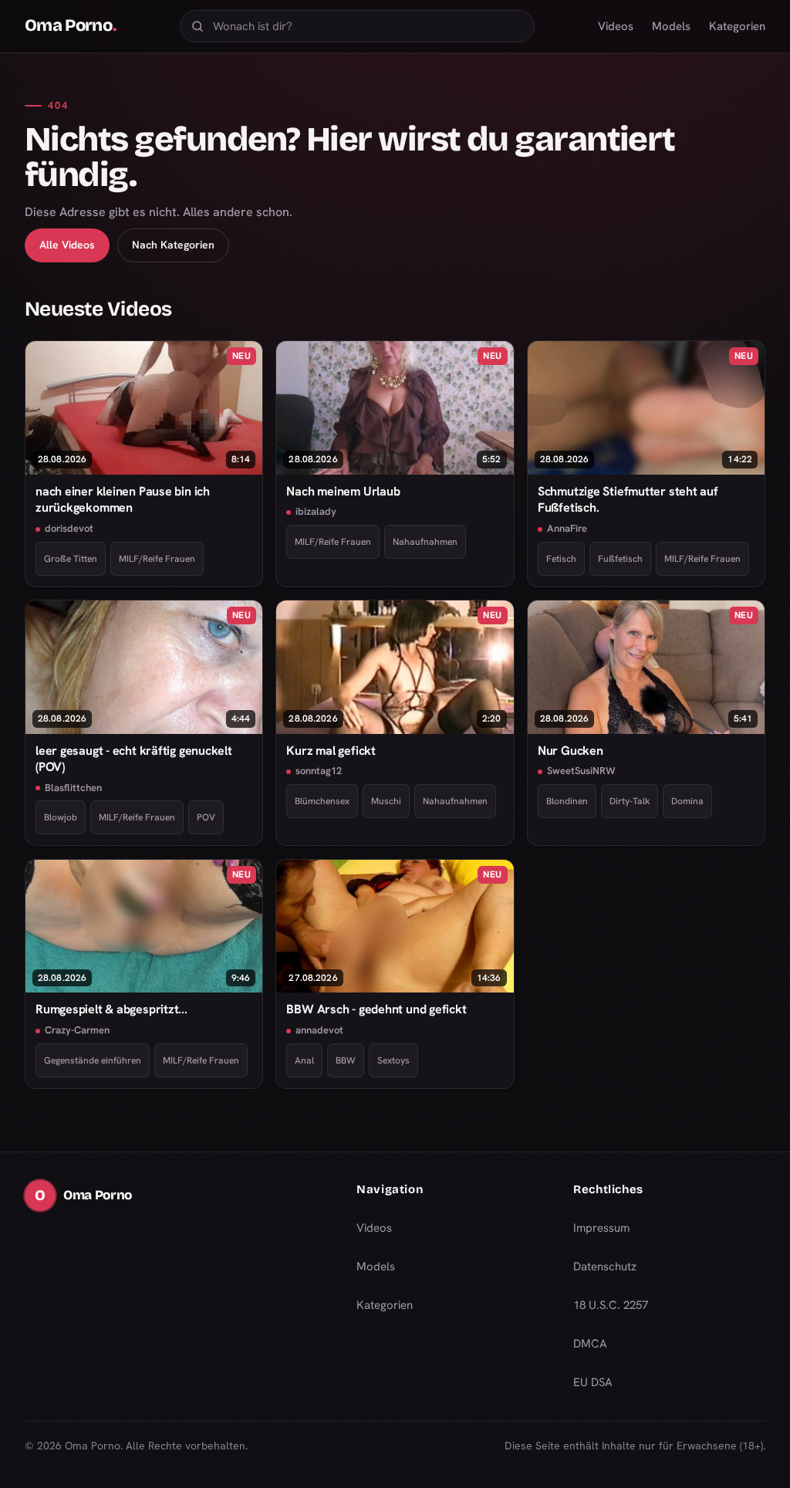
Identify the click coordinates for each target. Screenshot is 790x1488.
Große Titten (70, 559)
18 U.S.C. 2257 (610, 1305)
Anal (304, 1060)
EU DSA (593, 1382)
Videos (615, 26)
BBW (346, 1060)
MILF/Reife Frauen (157, 559)
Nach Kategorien (173, 245)
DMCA (590, 1343)
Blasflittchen (73, 787)
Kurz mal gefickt (330, 750)
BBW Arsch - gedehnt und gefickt (376, 1009)
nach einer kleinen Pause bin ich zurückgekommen (122, 499)
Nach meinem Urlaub (343, 491)
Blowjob (60, 817)
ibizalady (315, 511)
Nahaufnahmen (425, 542)
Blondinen (567, 801)
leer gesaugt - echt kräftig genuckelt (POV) (133, 758)
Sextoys (393, 1060)
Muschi (386, 801)
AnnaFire (567, 528)
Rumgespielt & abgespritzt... (111, 1009)
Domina (687, 801)
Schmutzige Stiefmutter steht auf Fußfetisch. (628, 499)
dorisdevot (69, 528)
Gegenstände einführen (92, 1060)
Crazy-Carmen (77, 1030)
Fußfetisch (620, 559)
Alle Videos (67, 245)
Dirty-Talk (629, 801)
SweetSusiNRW (581, 770)
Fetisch (561, 559)
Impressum (601, 1228)
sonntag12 (318, 770)
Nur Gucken (570, 750)
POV (206, 817)
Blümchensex (322, 801)
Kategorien (737, 26)
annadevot (319, 1030)
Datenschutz (604, 1266)
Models (671, 26)
